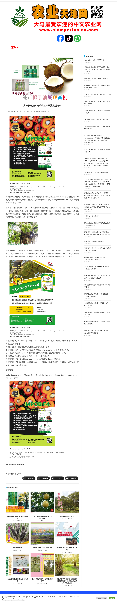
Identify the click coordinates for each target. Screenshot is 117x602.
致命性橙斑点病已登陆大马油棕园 (17, 517)
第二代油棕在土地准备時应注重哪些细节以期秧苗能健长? (97, 267)
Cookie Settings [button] (102, 598)
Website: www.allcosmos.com (20, 192)
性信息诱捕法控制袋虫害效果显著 (17, 580)
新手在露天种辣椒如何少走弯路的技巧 (97, 78)
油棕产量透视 (17, 547)
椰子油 (14, 464)
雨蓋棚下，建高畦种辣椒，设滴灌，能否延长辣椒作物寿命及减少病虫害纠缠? (97, 233)
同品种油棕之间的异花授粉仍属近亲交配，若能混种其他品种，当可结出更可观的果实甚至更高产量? (97, 195)
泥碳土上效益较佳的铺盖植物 (42, 547)
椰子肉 (19, 464)
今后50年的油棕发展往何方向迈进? (96, 119)
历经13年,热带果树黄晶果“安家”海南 (42, 517)
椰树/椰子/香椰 (40, 111)
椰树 (22, 464)
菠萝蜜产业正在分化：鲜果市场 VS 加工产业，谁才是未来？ (97, 249)
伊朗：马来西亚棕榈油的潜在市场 (67, 548)
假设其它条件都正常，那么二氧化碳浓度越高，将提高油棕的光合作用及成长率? (67, 581)
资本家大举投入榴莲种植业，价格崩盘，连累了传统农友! (96, 331)
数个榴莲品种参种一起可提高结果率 (42, 580)
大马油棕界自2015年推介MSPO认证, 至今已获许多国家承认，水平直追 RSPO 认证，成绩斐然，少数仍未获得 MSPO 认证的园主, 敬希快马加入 (97, 182)
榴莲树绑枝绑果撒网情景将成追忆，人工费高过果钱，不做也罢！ (97, 258)
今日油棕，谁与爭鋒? (91, 216)
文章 (23, 111)
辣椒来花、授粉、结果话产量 (94, 60)
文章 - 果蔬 (30, 111)
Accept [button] (112, 598)
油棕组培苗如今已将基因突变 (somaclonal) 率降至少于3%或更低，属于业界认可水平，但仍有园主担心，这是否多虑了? (97, 139)
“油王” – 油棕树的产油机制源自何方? (97, 94)
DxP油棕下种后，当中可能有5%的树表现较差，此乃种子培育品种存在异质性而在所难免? (97, 206)
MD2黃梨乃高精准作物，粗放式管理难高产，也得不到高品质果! (97, 276)
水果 (48, 111)
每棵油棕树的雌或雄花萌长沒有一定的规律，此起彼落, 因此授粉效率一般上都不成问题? (97, 69)
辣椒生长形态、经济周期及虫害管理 (96, 172)
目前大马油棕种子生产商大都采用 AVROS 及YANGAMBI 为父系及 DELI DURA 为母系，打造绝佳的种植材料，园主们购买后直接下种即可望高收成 (97, 162)
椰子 (10, 464)
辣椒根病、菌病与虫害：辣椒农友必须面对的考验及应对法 (97, 86)
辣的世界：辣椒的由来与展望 (94, 241)
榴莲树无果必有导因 (67, 516)
